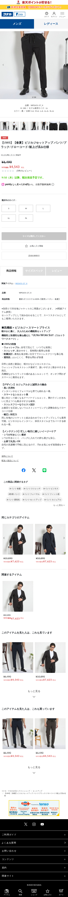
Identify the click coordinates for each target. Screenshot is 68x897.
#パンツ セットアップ (32, 500)
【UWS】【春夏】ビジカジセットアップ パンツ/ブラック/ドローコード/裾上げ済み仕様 (35, 795)
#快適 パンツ (14, 494)
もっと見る (34, 691)
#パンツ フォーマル (31, 494)
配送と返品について (10, 461)
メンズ (17, 23)
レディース (51, 23)
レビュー (57, 271)
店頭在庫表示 (34, 256)
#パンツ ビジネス (50, 489)
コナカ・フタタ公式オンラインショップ (16, 791)
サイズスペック (34, 271)
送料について (7, 456)
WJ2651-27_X (21, 283)
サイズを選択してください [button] (34, 236)
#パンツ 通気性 (13, 500)
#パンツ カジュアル (52, 500)
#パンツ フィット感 (51, 494)
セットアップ (37, 791)
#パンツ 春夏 (15, 489)
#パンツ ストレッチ (32, 489)
